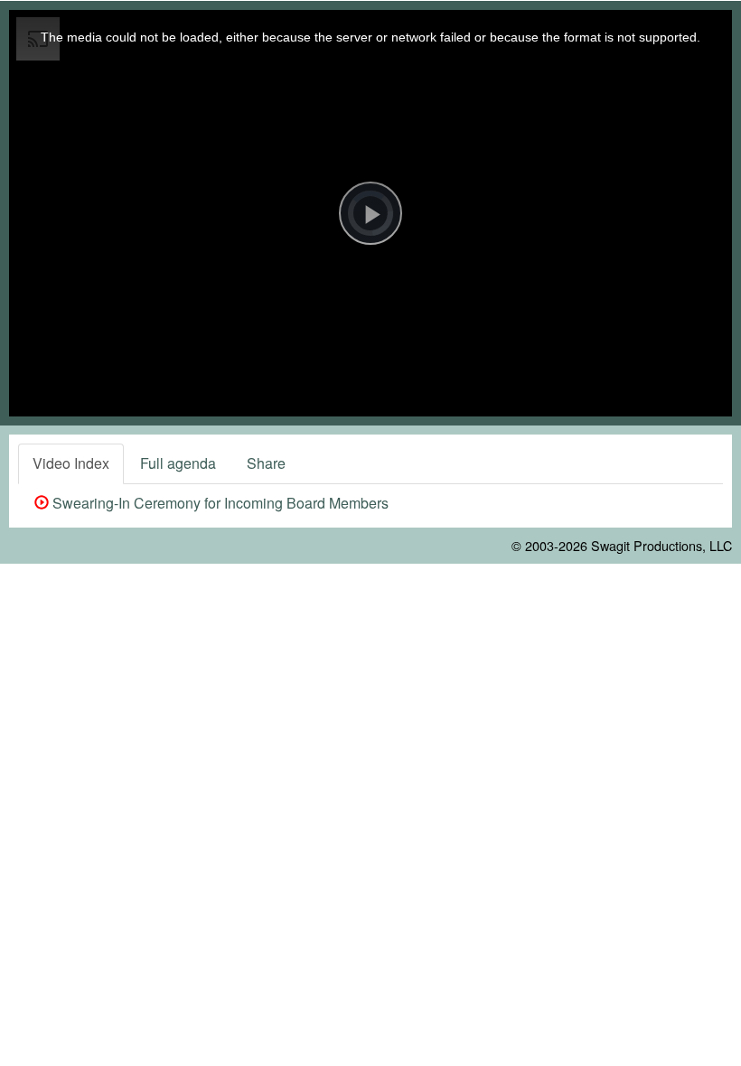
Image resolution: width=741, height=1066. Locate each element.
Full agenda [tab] (178, 463)
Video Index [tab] (71, 463)
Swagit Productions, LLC (661, 545)
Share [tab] (266, 463)
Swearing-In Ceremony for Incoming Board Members (219, 502)
